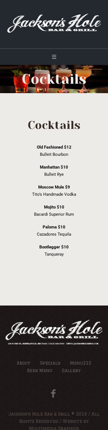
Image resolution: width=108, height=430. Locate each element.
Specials (50, 363)
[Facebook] (53, 393)
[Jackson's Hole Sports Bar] (54, 23)
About (23, 363)
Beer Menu (39, 370)
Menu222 (80, 363)
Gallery (71, 370)
